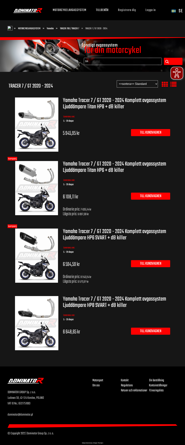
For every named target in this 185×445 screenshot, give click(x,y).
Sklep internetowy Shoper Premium (92, 443)
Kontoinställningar (158, 385)
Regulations (127, 385)
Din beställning (156, 380)
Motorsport (97, 380)
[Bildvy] (165, 84)
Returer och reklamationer (134, 390)
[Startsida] (28, 10)
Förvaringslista (156, 390)
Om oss (96, 385)
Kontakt (125, 380)
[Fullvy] (173, 84)
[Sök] (173, 61)
